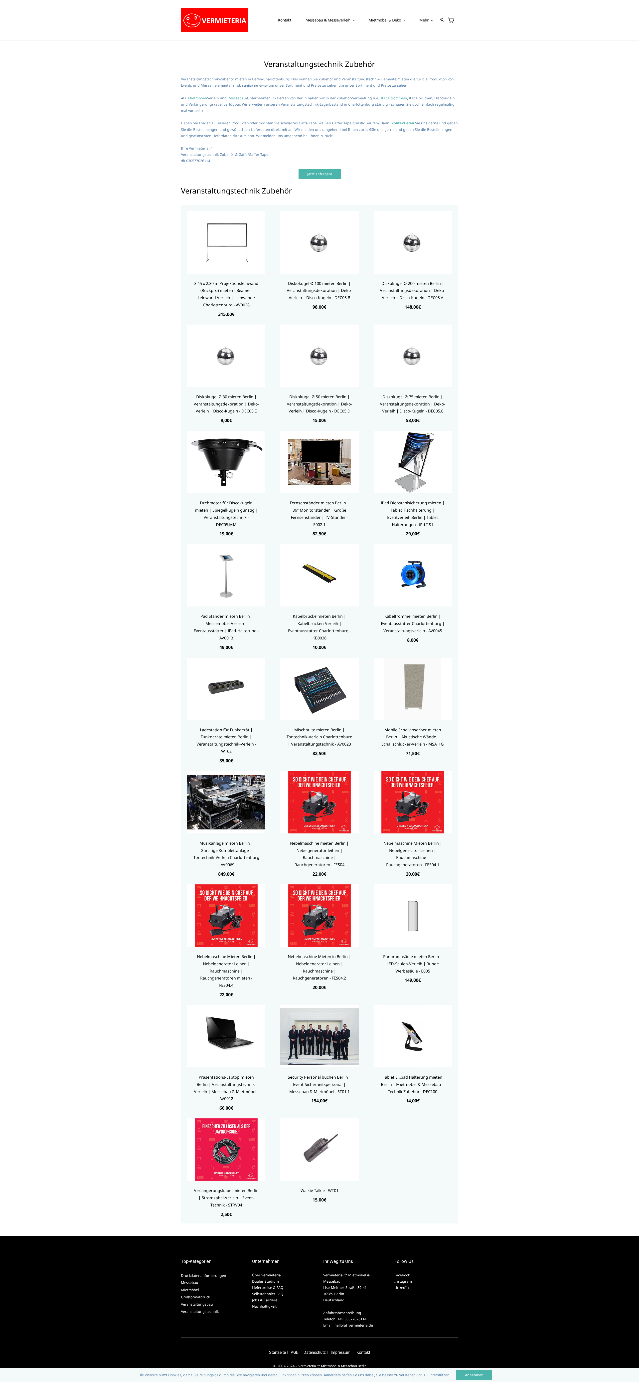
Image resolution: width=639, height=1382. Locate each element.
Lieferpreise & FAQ (267, 1287)
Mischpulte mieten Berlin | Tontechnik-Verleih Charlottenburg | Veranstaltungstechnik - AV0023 (319, 737)
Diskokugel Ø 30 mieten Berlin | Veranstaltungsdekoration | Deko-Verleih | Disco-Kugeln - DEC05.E (226, 404)
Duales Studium (265, 1281)
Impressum (340, 1352)
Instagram (403, 1281)
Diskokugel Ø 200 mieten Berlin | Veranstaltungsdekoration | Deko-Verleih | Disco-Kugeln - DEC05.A (412, 291)
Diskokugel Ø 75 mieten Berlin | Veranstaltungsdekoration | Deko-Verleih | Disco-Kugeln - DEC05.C (412, 404)
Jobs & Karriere (265, 1300)
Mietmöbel (197, 98)
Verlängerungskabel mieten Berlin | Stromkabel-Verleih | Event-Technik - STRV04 (226, 1198)
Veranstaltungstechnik (200, 1311)
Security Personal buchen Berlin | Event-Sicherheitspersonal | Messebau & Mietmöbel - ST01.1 (319, 1084)
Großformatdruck (196, 1297)
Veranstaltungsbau (197, 1304)
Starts (274, 1352)
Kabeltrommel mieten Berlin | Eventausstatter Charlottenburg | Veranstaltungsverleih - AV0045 (413, 623)
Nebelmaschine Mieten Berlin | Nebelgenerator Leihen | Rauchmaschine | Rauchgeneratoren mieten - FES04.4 (226, 971)
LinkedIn (401, 1287)
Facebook (402, 1275)
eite (283, 1352)
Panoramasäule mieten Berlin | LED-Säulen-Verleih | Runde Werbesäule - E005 (412, 964)
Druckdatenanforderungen (203, 1275)
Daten (309, 1352)
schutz (320, 1352)
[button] (320, 174)
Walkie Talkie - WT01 (319, 1190)
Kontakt (363, 1352)
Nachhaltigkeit (264, 1306)
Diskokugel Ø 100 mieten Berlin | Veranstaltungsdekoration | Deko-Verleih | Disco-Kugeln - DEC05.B (319, 291)
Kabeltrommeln (394, 98)
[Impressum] (330, 1352)
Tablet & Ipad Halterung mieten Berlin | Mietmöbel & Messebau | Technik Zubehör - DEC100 (412, 1084)
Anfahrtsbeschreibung (342, 1312)
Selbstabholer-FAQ (267, 1293)
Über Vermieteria (267, 1275)
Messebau (237, 98)
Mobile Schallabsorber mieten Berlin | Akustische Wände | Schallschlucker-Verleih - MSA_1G (412, 737)
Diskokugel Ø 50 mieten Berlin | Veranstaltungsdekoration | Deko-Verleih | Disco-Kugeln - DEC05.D (319, 404)
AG (293, 1352)
